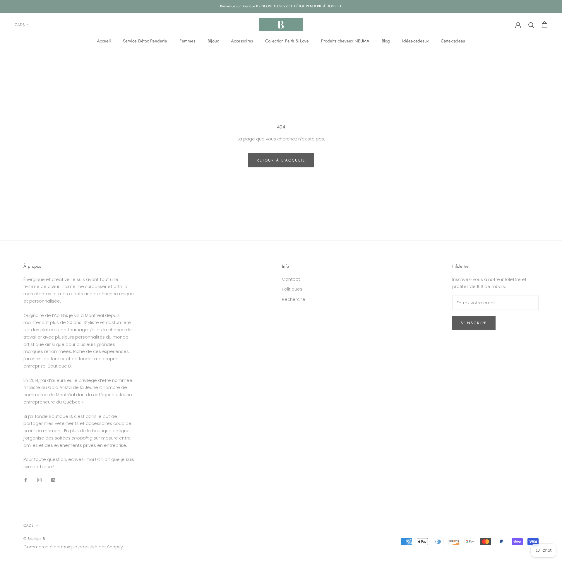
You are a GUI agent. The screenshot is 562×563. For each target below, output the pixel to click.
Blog (386, 41)
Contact (291, 279)
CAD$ (20, 25)
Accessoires (242, 41)
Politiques (292, 289)
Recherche (293, 299)
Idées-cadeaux (415, 41)
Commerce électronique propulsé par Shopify (73, 547)
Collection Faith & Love (287, 41)
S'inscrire (474, 323)
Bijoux (213, 41)
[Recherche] (531, 25)
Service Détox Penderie (145, 41)
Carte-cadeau (453, 41)
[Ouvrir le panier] (544, 24)
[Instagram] (39, 480)
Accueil (104, 41)
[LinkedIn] (53, 480)
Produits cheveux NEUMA (345, 41)
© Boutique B (34, 538)
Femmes (187, 41)
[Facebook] (25, 480)
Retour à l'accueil (281, 160)
